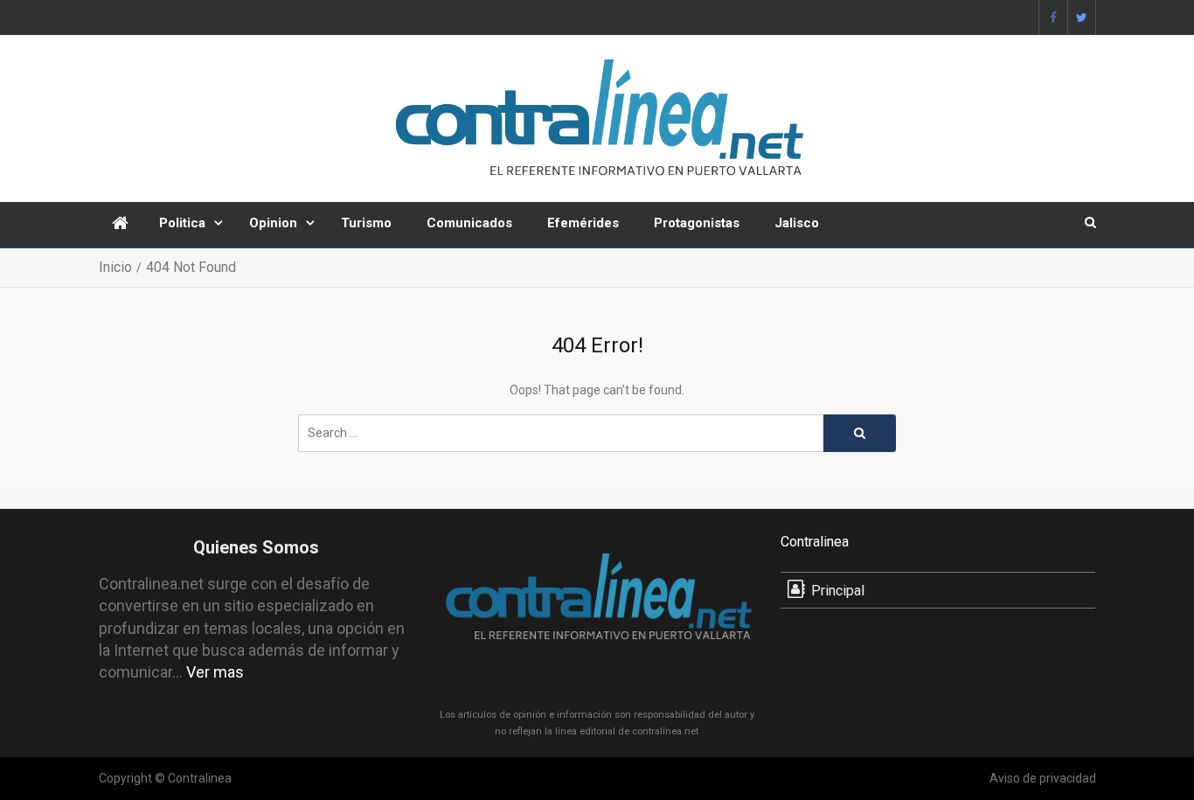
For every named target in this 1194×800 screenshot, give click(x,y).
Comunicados (469, 223)
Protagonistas (696, 223)
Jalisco (796, 223)
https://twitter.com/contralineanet (1081, 17)
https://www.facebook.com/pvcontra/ (1053, 17)
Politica (182, 223)
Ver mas (215, 672)
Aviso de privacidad (1042, 778)
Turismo (366, 223)
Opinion (273, 223)
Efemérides (583, 223)
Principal (837, 590)
